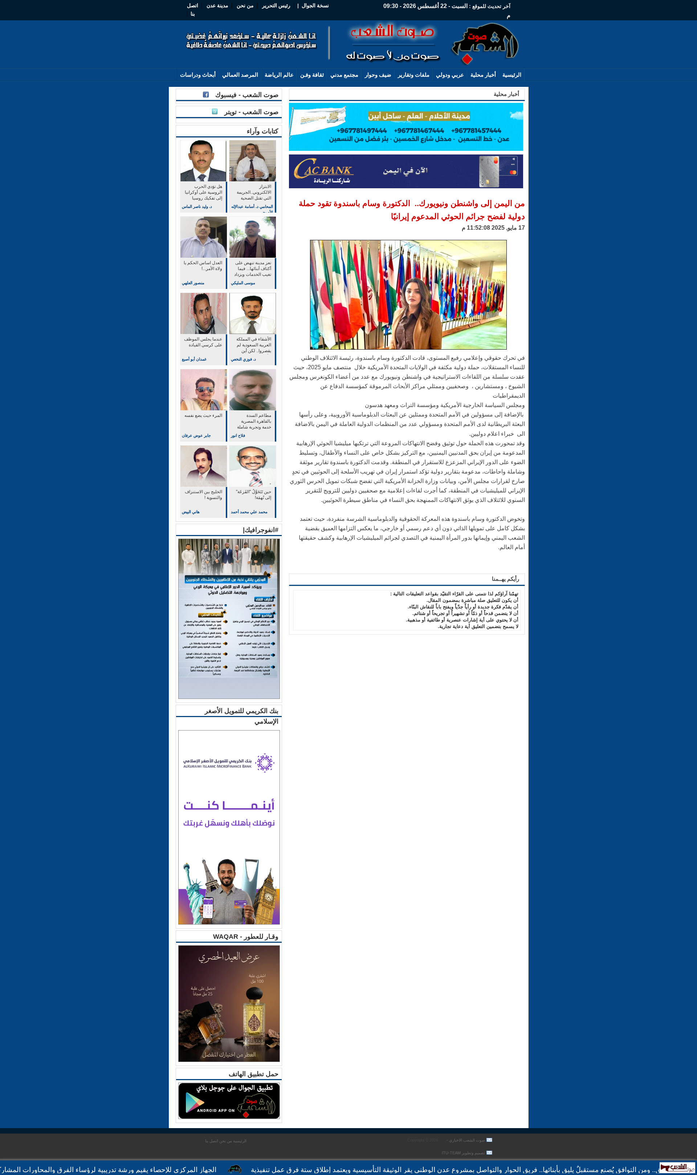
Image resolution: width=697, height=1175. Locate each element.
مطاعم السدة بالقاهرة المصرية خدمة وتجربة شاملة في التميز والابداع (254, 422)
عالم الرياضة (279, 75)
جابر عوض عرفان (196, 435)
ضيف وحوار (378, 75)
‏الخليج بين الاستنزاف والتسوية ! (203, 494)
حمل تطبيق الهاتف (253, 1074)
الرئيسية (511, 75)
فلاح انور (238, 435)
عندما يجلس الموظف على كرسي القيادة (203, 342)
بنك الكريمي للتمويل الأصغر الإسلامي (241, 716)
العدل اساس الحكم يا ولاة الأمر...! (203, 265)
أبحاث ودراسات (198, 75)
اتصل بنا (211, 1141)
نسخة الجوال (315, 5)
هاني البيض (191, 512)
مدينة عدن (217, 5)
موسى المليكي (243, 283)
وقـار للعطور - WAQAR (245, 936)
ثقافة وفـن (312, 75)
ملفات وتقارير (413, 75)
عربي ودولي (450, 75)
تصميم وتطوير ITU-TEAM (463, 1153)
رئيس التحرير (276, 5)
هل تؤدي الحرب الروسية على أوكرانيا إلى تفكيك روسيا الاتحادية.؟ (203, 193)
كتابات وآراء (262, 131)
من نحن (244, 5)
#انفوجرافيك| (260, 530)
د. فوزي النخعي (243, 359)
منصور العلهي (193, 283)
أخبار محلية (483, 75)
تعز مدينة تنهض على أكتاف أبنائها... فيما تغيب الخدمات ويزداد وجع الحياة (252, 269)
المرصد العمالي (240, 75)
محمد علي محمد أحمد (249, 512)
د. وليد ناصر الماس (197, 206)
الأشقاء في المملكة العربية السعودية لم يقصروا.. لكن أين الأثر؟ (253, 345)
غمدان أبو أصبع (194, 359)
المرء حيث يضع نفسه (203, 415)
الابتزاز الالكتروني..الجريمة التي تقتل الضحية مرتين (254, 193)
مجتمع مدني (344, 75)
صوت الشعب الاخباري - (465, 1140)
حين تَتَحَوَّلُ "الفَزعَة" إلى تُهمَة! (253, 494)
